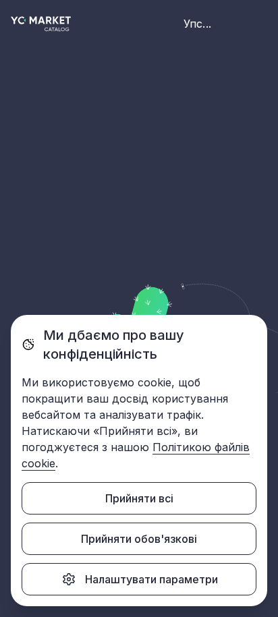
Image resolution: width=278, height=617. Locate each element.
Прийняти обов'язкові (139, 539)
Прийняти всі (139, 498)
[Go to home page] (41, 23)
